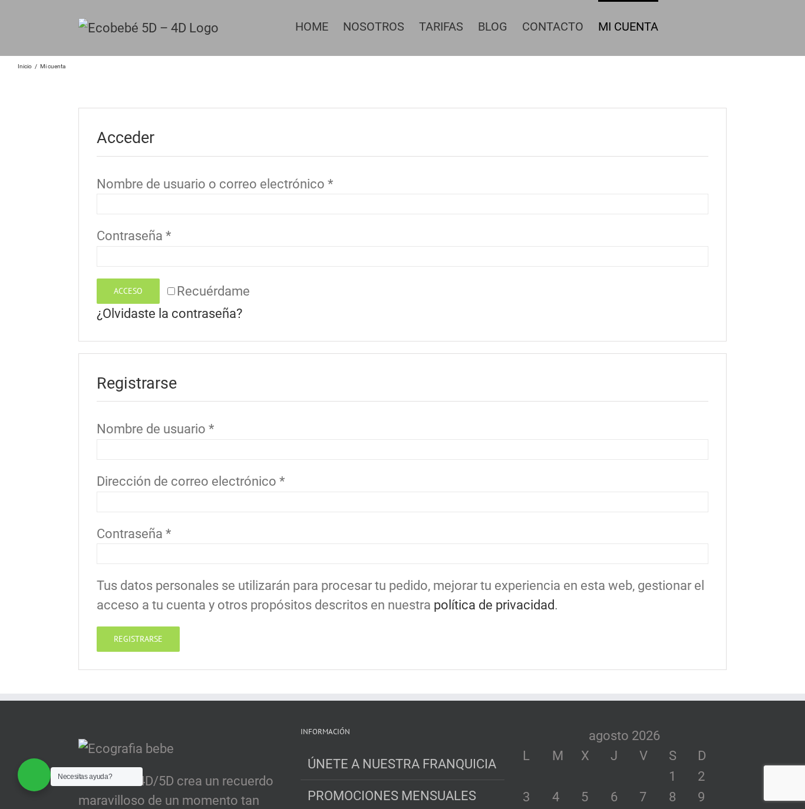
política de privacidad (494, 605)
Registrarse (138, 639)
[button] (707, 25)
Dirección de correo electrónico (191, 481)
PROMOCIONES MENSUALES (392, 795)
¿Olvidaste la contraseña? (169, 313)
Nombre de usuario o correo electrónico (215, 184)
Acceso (128, 291)
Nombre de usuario (155, 429)
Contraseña (134, 235)
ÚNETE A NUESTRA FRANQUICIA (402, 764)
